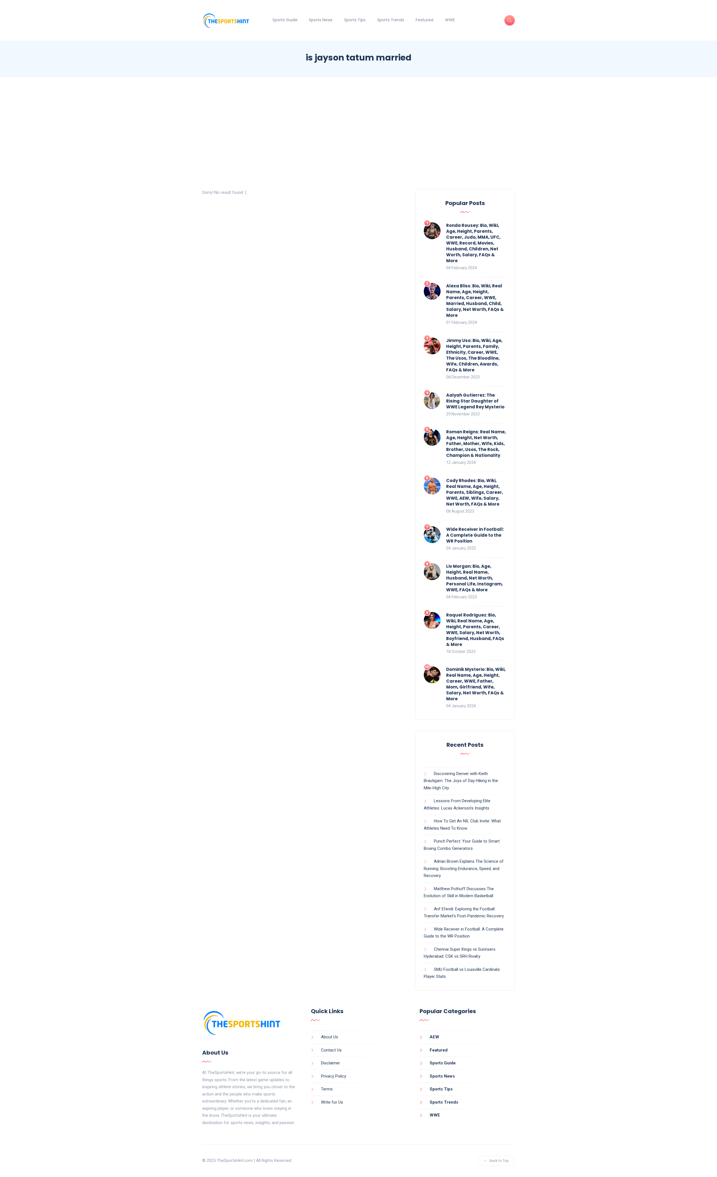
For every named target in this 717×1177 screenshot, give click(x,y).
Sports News (320, 20)
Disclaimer (330, 1063)
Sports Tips (355, 20)
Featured (424, 20)
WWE (450, 20)
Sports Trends (390, 20)
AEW (434, 1036)
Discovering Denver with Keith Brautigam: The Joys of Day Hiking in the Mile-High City (461, 780)
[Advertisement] (358, 133)
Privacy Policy (333, 1076)
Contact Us (331, 1050)
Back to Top (499, 1161)
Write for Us (332, 1102)
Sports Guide (285, 20)
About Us (329, 1036)
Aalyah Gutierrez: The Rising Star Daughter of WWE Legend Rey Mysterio (475, 401)
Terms (327, 1089)
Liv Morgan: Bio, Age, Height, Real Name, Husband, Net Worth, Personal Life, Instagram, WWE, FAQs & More (474, 578)
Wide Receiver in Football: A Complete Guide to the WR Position (475, 535)
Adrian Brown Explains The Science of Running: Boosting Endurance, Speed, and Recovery (464, 868)
